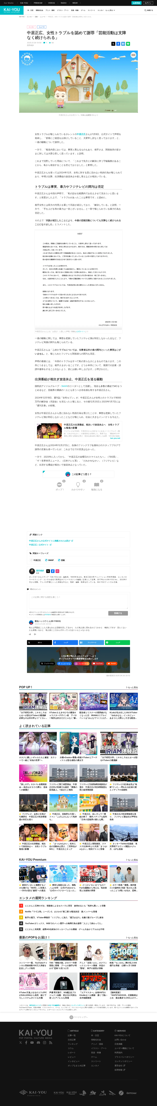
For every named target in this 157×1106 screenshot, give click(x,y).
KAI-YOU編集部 (54, 1005)
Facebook (26, 1042)
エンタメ (29, 17)
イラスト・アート (99, 1048)
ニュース (42, 17)
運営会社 (118, 1065)
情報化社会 (96, 1039)
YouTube (32, 1042)
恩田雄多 (30, 45)
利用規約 (48, 614)
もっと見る (109, 10)
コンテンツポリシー (77, 1005)
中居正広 (81, 134)
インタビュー (74, 1061)
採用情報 (118, 1070)
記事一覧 (72, 1035)
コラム (71, 1048)
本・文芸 (95, 1035)
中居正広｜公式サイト (39, 544)
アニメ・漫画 (97, 1044)
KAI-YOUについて (122, 1035)
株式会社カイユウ (35, 1005)
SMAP (64, 386)
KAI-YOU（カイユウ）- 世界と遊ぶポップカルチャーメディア (12, 10)
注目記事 (72, 1039)
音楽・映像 (96, 1052)
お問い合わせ (120, 1039)
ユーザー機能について (124, 1048)
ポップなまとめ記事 (76, 1065)
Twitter (20, 1042)
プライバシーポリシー (124, 1057)
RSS (50, 1042)
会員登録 (136, 3)
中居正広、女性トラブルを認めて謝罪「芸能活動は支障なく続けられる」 (76, 35)
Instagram (44, 1042)
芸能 (36, 17)
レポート (72, 1052)
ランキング (73, 1044)
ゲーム (94, 1057)
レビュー (72, 1057)
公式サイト (90, 115)
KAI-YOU (22, 17)
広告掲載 (118, 1044)
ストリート (96, 1061)
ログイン (148, 3)
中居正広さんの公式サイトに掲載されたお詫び (49, 541)
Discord (38, 1042)
